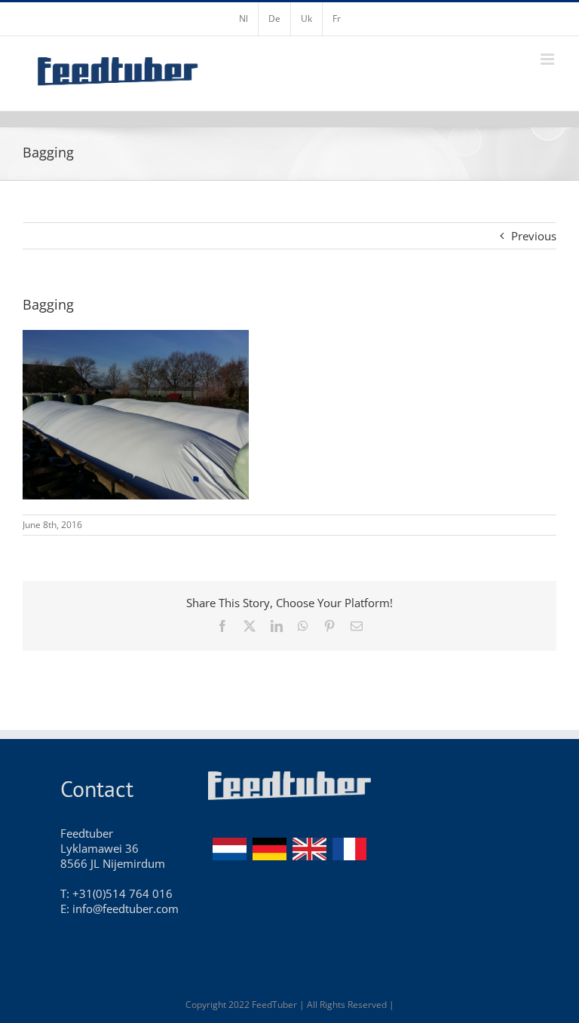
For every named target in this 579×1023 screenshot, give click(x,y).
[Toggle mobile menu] (548, 59)
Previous (533, 235)
